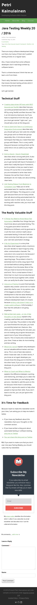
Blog (23, 21)
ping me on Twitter (11, 433)
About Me (15, 21)
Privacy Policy (24, 598)
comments (5, 42)
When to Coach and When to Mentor (17, 371)
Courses (31, 21)
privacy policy (10, 516)
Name (4, 572)
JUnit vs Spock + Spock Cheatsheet (16, 154)
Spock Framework (21, 44)
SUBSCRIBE (18, 508)
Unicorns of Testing (11, 284)
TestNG (29, 44)
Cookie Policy (13, 598)
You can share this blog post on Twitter (18, 437)
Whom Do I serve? (10, 347)
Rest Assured (11, 44)
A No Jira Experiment (11, 243)
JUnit (6, 44)
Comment (6, 545)
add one (15, 534)
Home (7, 21)
